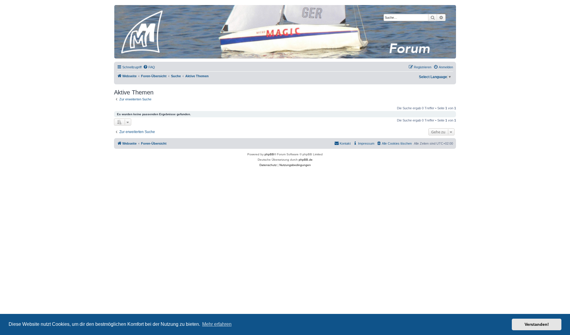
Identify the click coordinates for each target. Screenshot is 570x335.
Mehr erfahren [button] (217, 324)
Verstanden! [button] (537, 324)
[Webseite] (285, 32)
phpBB (269, 154)
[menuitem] (149, 67)
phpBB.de (306, 159)
